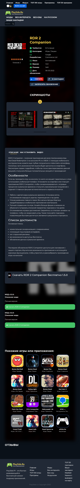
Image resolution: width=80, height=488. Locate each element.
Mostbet (68, 473)
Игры (18, 3)
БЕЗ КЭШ (37, 17)
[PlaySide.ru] (14, 13)
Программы (50, 3)
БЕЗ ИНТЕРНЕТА (23, 17)
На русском (52, 475)
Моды (49, 468)
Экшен (53, 51)
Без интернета (53, 470)
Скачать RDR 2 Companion (18, 307)
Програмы (34, 475)
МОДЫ (9, 17)
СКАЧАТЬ (39, 79)
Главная (9, 3)
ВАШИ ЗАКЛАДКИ (15, 20)
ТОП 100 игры (36, 3)
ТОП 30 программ (64, 3)
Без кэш (50, 473)
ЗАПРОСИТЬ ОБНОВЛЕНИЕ (46, 84)
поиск (8, 24)
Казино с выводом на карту (68, 477)
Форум (25, 3)
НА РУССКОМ (50, 17)
